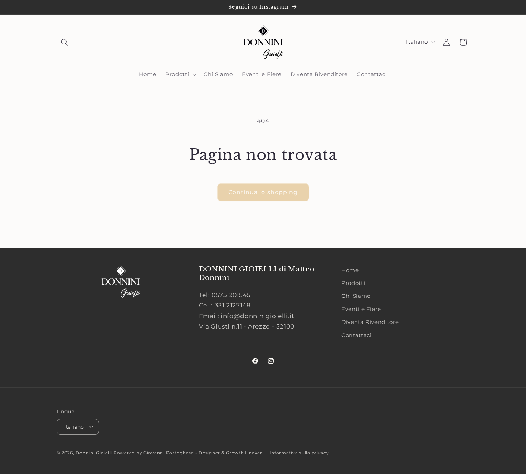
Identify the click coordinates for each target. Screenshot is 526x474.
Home (350, 270)
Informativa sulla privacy (299, 452)
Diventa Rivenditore (370, 322)
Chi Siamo (356, 296)
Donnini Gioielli (94, 452)
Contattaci (356, 335)
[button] (65, 42)
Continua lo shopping (263, 192)
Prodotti (353, 283)
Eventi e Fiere (361, 309)
